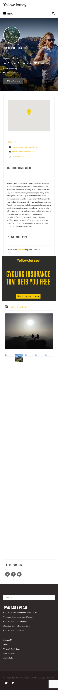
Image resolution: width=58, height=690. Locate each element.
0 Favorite (42, 63)
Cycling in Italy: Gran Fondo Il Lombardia (20, 612)
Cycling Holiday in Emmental (15, 621)
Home (5, 645)
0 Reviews (26, 64)
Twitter (6, 683)
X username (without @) (7, 574)
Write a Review (13, 81)
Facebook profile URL (13, 574)
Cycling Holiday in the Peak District (18, 617)
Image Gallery (20, 307)
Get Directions (18, 157)
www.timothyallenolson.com (23, 152)
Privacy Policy (9, 654)
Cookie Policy (8, 658)
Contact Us (7, 640)
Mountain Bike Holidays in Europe (17, 626)
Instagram (13, 683)
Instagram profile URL (19, 574)
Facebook (10, 683)
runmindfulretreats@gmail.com (25, 147)
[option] (29, 331)
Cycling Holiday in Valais (13, 630)
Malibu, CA (8, 54)
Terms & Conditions (11, 649)
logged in (21, 250)
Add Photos (11, 73)
